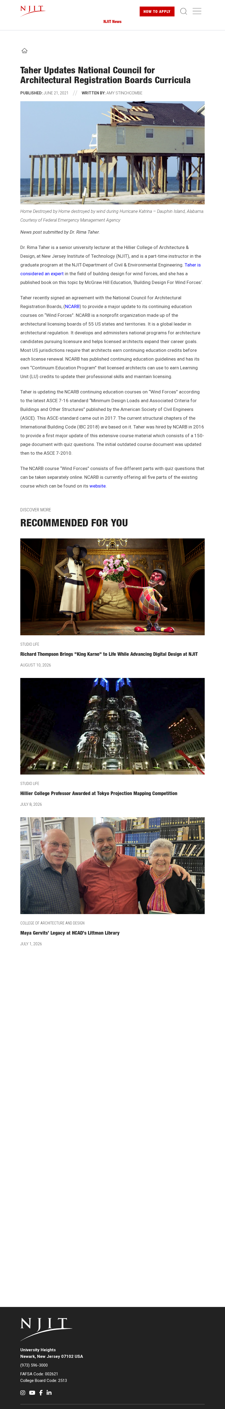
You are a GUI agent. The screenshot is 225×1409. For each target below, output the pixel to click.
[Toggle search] (183, 11)
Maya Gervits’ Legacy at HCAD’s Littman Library (70, 933)
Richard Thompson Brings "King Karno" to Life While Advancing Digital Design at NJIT (109, 654)
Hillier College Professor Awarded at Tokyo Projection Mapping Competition (98, 794)
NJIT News (112, 22)
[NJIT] (37, 11)
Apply (157, 12)
